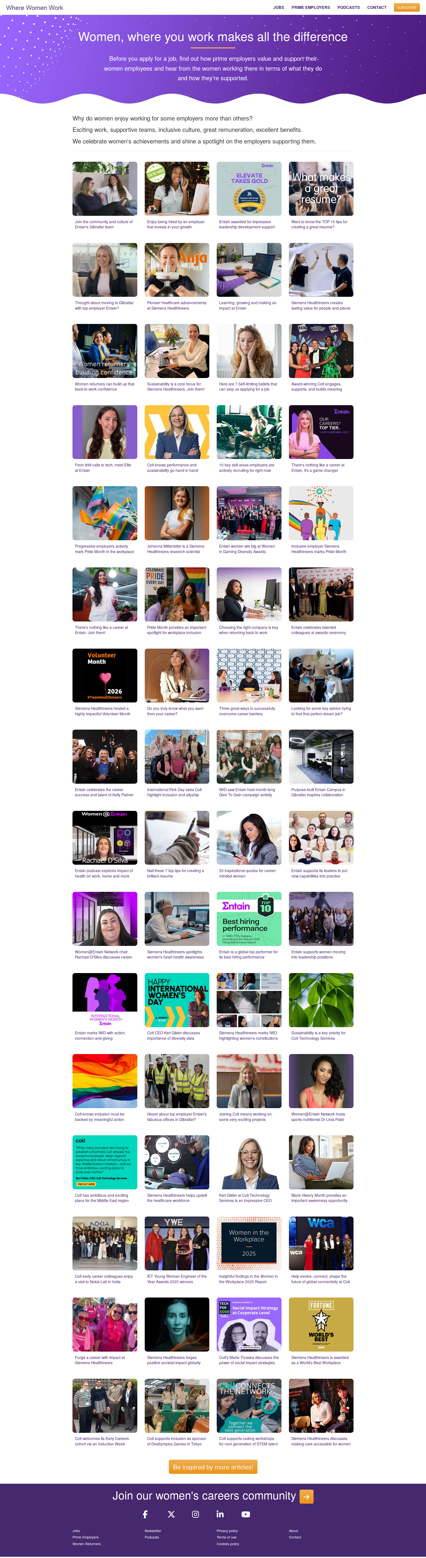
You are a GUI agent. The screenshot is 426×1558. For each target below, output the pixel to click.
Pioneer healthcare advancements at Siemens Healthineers (176, 305)
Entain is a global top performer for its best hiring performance (248, 954)
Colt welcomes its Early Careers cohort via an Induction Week (102, 1441)
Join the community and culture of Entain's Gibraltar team (104, 224)
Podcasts (152, 1537)
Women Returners (86, 1543)
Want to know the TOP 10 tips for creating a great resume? (319, 224)
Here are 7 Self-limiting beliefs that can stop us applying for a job (248, 386)
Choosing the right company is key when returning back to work (248, 629)
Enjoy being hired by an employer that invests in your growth (176, 224)
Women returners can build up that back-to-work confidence (104, 386)
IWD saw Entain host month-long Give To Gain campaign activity (247, 792)
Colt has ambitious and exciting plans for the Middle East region (102, 1197)
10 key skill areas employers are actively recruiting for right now (246, 467)
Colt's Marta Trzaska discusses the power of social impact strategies (249, 1360)
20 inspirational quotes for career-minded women (247, 873)
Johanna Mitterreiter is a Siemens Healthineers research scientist (175, 548)
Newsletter (153, 1530)
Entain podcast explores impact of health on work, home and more (104, 873)
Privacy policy (227, 1530)
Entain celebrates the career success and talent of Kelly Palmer (104, 792)
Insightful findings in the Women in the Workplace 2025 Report (248, 1278)
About (293, 1530)
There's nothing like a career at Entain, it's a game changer (317, 467)
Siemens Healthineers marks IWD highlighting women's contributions (248, 1035)
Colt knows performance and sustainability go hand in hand (172, 467)
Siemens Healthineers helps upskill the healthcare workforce (177, 1197)
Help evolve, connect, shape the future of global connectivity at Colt (320, 1278)
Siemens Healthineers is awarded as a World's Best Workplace (320, 1360)
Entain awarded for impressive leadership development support (247, 224)
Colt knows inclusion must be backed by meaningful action (99, 1116)
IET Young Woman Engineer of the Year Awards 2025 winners (177, 1278)
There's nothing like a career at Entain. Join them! (101, 629)
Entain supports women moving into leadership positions (318, 954)
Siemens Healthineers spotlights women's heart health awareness (175, 954)
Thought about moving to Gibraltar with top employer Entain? (104, 305)
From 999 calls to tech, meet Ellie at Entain (103, 467)
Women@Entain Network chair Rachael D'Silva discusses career (103, 954)
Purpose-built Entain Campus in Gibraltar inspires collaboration (318, 792)
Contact (295, 1537)
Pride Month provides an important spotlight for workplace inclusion (176, 629)
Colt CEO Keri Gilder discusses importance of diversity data (173, 1035)
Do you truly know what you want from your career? (175, 710)
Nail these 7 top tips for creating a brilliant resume (175, 873)
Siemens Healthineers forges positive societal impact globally (174, 1360)
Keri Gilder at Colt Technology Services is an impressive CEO (245, 1197)
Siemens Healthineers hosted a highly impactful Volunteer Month (102, 710)
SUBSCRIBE (407, 7)
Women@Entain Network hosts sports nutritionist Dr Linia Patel (318, 1116)
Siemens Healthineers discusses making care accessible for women (321, 1441)
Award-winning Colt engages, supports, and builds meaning (316, 386)
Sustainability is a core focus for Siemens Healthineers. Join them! (176, 386)
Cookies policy (228, 1543)
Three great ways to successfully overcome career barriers (247, 710)
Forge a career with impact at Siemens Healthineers (100, 1360)
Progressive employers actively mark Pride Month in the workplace (104, 548)
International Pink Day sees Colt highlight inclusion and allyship (174, 792)
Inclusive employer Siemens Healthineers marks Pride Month (318, 548)
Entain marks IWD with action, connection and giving (100, 1035)
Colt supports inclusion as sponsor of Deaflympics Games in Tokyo (176, 1441)
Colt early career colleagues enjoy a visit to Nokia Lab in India (104, 1278)
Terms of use (227, 1537)
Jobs (76, 1530)
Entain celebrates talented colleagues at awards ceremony (318, 629)
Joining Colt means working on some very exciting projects (245, 1116)
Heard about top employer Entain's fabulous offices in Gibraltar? (177, 1116)
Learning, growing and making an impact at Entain (248, 305)
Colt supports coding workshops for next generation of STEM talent (248, 1441)
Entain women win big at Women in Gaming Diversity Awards (247, 548)
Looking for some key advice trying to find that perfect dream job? (321, 710)
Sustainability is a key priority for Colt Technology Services (318, 1035)
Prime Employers (85, 1537)
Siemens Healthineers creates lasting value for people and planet (320, 305)
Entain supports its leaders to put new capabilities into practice (319, 873)
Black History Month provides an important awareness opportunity (319, 1197)
